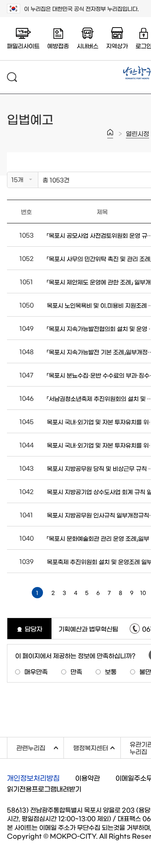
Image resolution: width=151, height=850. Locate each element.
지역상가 (117, 46)
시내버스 (87, 46)
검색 (12, 77)
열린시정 (137, 133)
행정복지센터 (96, 747)
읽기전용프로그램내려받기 (44, 788)
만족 (76, 671)
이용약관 (87, 777)
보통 (111, 671)
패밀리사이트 (23, 46)
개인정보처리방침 (33, 777)
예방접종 (58, 46)
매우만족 (36, 671)
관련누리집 (39, 747)
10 (143, 592)
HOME (110, 133)
